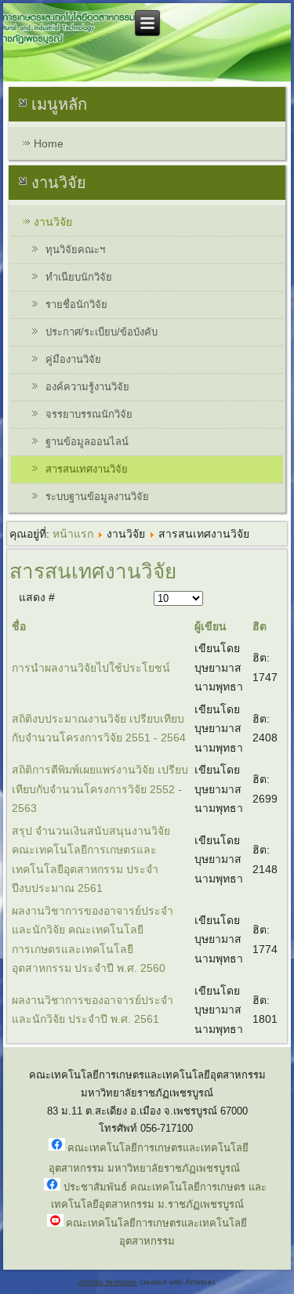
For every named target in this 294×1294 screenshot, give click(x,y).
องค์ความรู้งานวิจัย (87, 387)
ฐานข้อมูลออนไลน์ (87, 442)
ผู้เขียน (210, 626)
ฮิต (259, 626)
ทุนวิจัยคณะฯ (75, 250)
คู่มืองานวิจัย (73, 359)
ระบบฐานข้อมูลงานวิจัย (97, 496)
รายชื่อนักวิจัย (76, 304)
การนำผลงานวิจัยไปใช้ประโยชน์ (91, 667)
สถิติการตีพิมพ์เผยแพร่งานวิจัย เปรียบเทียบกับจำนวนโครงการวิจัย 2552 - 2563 (100, 788)
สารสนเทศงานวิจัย (86, 469)
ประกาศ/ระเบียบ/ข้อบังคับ (101, 332)
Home (49, 143)
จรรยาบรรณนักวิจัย (88, 414)
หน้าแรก (73, 533)
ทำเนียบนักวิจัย (78, 277)
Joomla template (107, 1282)
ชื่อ (19, 626)
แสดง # (37, 597)
